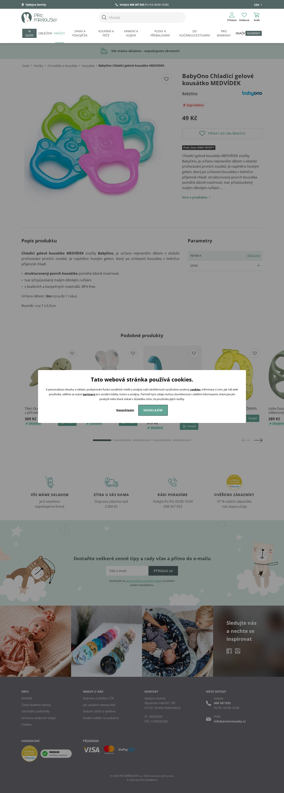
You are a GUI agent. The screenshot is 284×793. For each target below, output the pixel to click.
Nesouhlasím (125, 410)
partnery (89, 394)
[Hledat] (104, 17)
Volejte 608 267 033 (132, 4)
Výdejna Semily (35, 4)
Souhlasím (153, 410)
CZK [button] (257, 5)
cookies (195, 389)
